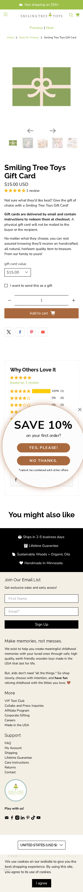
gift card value (15, 264)
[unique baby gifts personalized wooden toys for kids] (41, 86)
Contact (10, 772)
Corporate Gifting (17, 715)
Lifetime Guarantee (18, 757)
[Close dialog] (78, 409)
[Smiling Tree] (41, 15)
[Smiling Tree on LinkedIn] (23, 818)
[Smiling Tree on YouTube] (38, 818)
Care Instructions (17, 762)
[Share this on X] (8, 332)
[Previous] (30, 130)
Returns (10, 767)
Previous (36, 27)
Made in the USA (17, 725)
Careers (10, 720)
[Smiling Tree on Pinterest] (28, 818)
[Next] (52, 130)
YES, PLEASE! (41, 447)
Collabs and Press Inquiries (24, 705)
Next (49, 27)
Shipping (11, 753)
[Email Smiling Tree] (7, 818)
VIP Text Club (14, 701)
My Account (13, 748)
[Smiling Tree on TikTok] (33, 818)
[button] (14, 190)
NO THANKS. (41, 460)
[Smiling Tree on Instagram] (17, 818)
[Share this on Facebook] (20, 332)
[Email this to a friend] (43, 332)
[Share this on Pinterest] (31, 332)
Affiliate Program (17, 710)
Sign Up (41, 624)
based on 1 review (24, 382)
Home (10, 37)
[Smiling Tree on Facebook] (12, 818)
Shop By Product (29, 37)
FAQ (8, 743)
